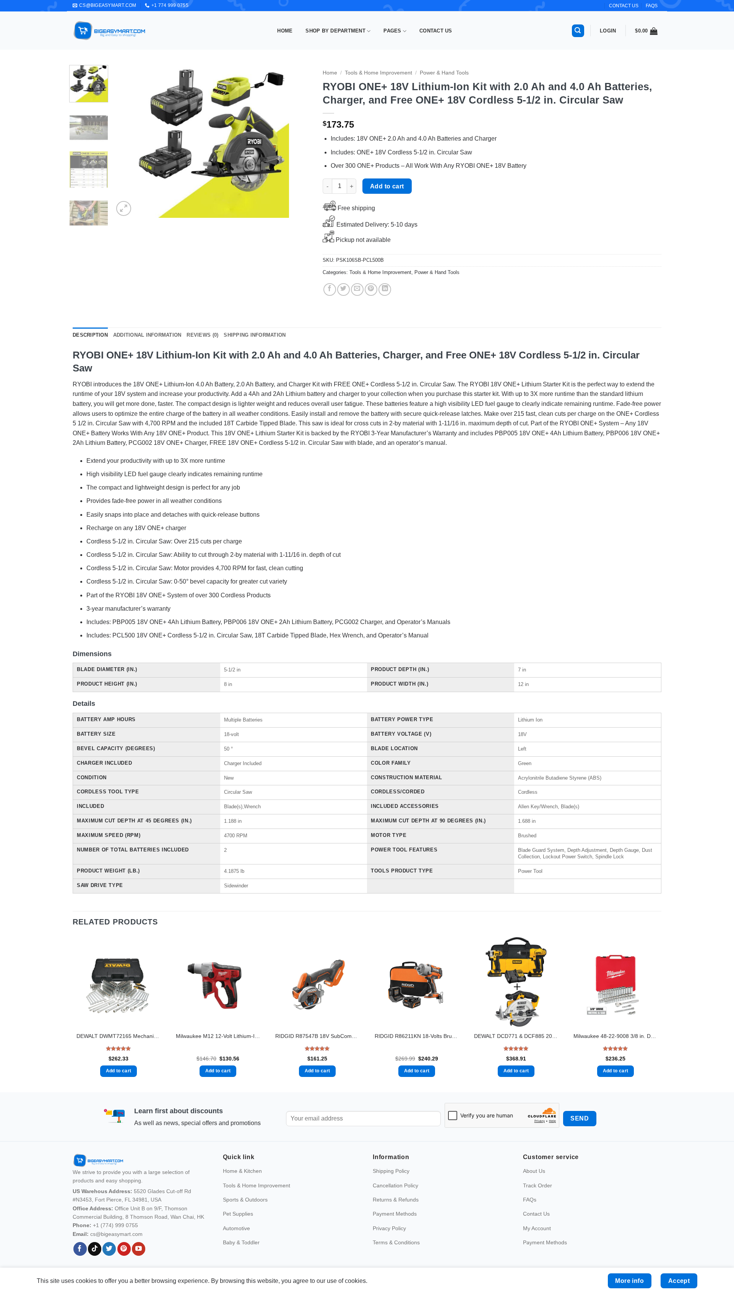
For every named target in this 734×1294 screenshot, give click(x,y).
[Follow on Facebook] (80, 1249)
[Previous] (127, 141)
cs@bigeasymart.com (116, 1234)
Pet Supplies (238, 1214)
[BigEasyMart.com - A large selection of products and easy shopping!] (110, 30)
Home (284, 31)
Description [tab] (90, 335)
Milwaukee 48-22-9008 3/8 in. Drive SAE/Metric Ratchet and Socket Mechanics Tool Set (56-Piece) (615, 1036)
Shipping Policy (391, 1171)
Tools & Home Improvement (378, 73)
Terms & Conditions (396, 1242)
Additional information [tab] (147, 335)
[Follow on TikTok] (94, 1249)
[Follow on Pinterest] (124, 1249)
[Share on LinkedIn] (384, 289)
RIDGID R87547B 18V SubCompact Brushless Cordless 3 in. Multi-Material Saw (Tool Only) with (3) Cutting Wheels (317, 1036)
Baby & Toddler (241, 1242)
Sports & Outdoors (245, 1200)
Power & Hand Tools (444, 73)
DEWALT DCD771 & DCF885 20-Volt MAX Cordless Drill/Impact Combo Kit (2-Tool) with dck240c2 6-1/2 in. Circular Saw (516, 1036)
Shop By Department (335, 31)
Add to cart (387, 186)
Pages (392, 31)
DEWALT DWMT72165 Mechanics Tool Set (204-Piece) (118, 1036)
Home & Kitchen (242, 1171)
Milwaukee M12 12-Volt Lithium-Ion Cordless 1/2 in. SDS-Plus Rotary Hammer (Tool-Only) (218, 1036)
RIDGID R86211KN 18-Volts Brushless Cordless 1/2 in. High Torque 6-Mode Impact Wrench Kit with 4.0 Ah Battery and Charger (417, 1036)
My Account (537, 1228)
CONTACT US (623, 5)
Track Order (537, 1185)
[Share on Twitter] (343, 289)
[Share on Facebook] (329, 289)
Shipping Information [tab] (255, 335)
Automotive (236, 1228)
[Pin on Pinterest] (371, 289)
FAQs (652, 5)
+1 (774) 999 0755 (115, 1225)
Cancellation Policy (395, 1185)
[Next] (298, 141)
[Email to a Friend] (357, 289)
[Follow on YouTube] (138, 1249)
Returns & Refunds (396, 1200)
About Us (534, 1171)
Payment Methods (395, 1214)
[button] (578, 30)
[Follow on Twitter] (109, 1249)
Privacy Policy (389, 1228)
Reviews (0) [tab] (202, 335)
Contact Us (435, 31)
